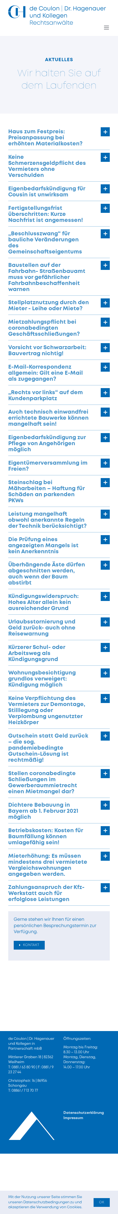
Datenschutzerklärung (83, 1112)
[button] (59, 137)
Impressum (73, 1118)
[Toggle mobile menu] (107, 27)
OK (101, 1202)
